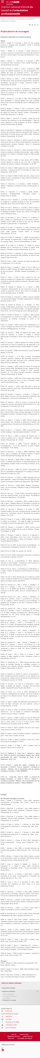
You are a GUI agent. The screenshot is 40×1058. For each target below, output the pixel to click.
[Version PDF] (35, 25)
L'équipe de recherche (8, 991)
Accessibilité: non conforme (24, 1038)
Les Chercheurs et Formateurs (25, 19)
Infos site (14, 1034)
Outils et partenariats (8, 994)
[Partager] (38, 25)
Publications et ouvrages (8, 21)
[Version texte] (32, 25)
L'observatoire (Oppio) (8, 988)
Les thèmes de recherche (9, 996)
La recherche (10, 19)
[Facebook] (2, 1048)
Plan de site (11, 1038)
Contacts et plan (24, 1034)
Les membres (6, 998)
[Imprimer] (29, 25)
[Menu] (2, 2)
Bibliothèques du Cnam (13, 1036)
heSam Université (28, 1036)
